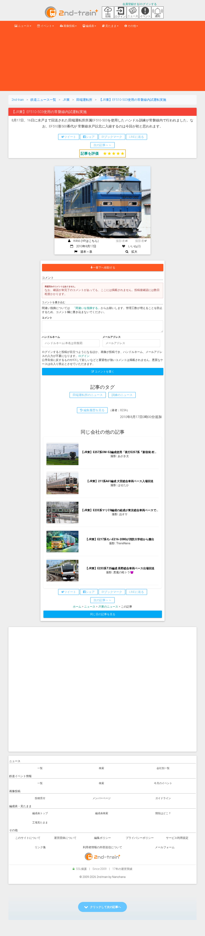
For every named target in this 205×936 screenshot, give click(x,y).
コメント (47, 317)
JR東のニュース (108, 606)
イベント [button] (46, 25)
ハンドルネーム (51, 336)
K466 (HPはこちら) (84, 241)
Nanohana (119, 876)
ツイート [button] (70, 137)
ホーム (77, 606)
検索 (101, 768)
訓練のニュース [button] (122, 395)
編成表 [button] (89, 25)
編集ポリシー (102, 837)
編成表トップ (40, 813)
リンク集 (40, 847)
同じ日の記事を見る (102, 614)
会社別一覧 (163, 768)
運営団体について (65, 837)
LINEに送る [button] (136, 137)
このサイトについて (27, 837)
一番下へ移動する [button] (104, 267)
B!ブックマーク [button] (112, 137)
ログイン (83, 355)
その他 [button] (131, 25)
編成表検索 (101, 813)
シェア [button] (90, 137)
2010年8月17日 (84, 246)
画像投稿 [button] (69, 25)
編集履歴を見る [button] (94, 410)
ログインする (148, 4)
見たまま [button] (111, 25)
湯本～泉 (84, 251)
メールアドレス (111, 336)
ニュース (89, 606)
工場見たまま (40, 822)
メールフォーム (165, 847)
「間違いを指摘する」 (87, 308)
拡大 (132, 251)
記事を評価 (90, 153)
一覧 (40, 768)
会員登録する (131, 4)
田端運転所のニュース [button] (88, 395)
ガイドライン (163, 798)
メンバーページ (101, 798)
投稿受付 (40, 798)
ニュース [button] (23, 25)
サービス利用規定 (177, 837)
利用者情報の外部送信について (102, 847)
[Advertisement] (102, 61)
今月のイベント (163, 783)
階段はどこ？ (163, 813)
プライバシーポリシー (140, 837)
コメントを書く (104, 371)
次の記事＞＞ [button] (102, 145)
